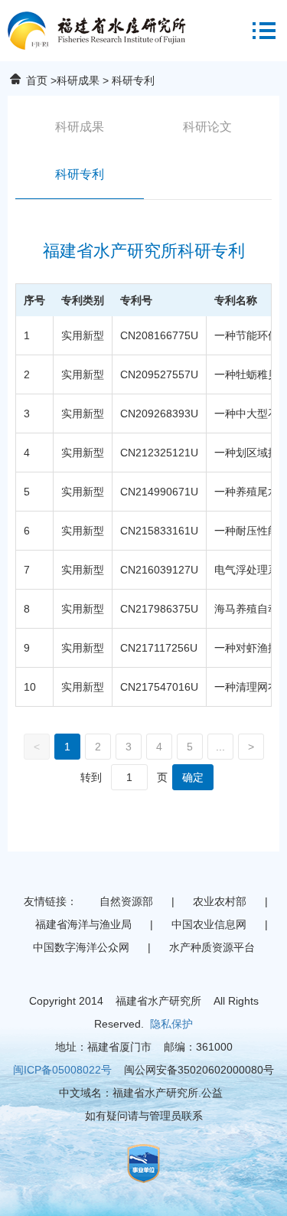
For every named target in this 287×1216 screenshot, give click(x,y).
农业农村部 (219, 901)
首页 (36, 80)
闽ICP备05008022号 (62, 1070)
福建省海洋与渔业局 (83, 924)
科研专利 (79, 174)
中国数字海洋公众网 (81, 947)
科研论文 (207, 126)
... (220, 746)
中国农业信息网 (208, 924)
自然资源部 (126, 901)
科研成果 (78, 80)
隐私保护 (171, 1024)
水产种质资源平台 (212, 947)
